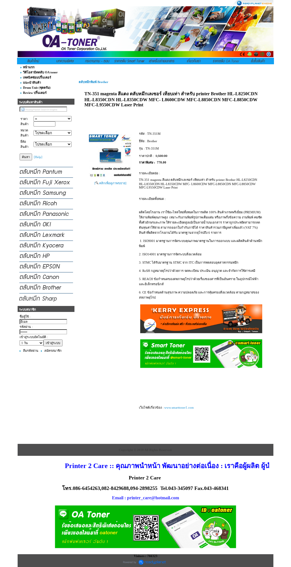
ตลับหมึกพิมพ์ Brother (93, 82)
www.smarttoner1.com (179, 407)
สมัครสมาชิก (53, 350)
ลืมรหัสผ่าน (30, 350)
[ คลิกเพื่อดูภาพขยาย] (110, 183)
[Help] (38, 157)
